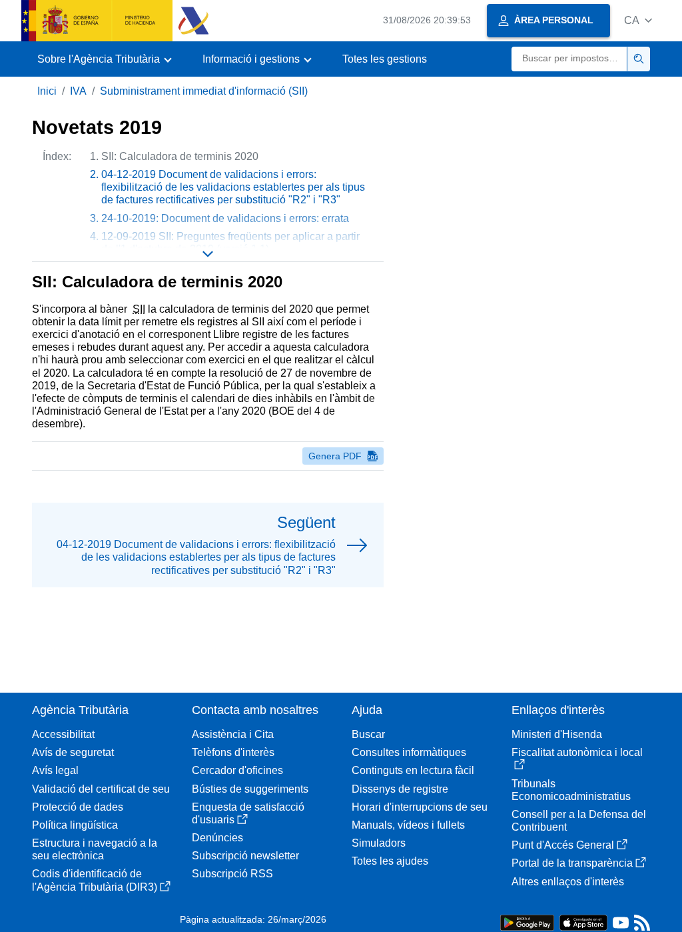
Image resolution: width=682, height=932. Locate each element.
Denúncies (217, 837)
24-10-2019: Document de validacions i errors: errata (225, 218)
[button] (638, 20)
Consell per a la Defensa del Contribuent (579, 821)
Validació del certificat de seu (101, 789)
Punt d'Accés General (563, 845)
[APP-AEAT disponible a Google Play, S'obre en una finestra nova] (527, 921)
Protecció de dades (77, 807)
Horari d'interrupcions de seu (420, 807)
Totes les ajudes (390, 861)
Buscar (368, 734)
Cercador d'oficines (237, 770)
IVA (78, 91)
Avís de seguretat (73, 752)
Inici (47, 91)
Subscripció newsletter (245, 855)
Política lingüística (75, 825)
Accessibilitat (63, 734)
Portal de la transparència (572, 863)
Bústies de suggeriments (250, 789)
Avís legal (55, 770)
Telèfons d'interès (233, 752)
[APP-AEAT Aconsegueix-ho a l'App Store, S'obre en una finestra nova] (583, 921)
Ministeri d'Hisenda (557, 734)
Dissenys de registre (400, 789)
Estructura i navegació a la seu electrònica (94, 849)
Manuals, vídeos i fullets (408, 825)
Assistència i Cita (233, 734)
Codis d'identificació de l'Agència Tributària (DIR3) (94, 880)
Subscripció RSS (232, 873)
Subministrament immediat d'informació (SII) (204, 91)
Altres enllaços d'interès (568, 881)
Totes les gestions (384, 59)
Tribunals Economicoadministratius (571, 790)
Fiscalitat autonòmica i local (577, 752)
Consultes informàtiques (409, 752)
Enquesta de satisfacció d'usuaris (248, 813)
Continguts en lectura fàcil (413, 770)
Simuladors (379, 843)
